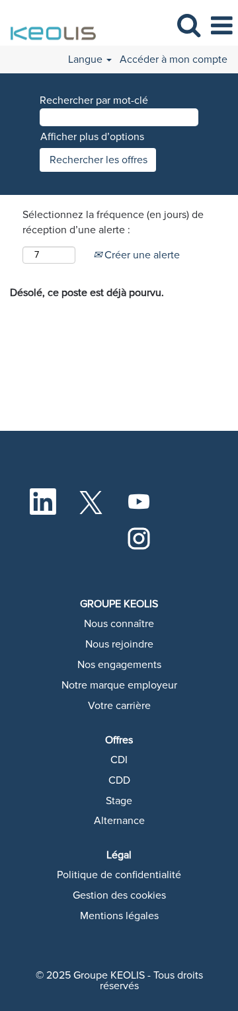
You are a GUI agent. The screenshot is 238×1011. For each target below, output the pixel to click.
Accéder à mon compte (173, 59)
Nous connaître (119, 624)
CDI (119, 760)
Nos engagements (119, 665)
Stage (119, 801)
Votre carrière (119, 706)
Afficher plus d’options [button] (92, 136)
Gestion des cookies (119, 895)
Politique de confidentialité (119, 875)
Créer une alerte (141, 255)
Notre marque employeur (119, 685)
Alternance (119, 821)
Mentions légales (119, 916)
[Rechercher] (188, 25)
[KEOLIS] (50, 25)
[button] (221, 26)
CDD (119, 780)
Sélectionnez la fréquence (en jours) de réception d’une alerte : (113, 222)
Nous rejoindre (119, 644)
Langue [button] (86, 59)
